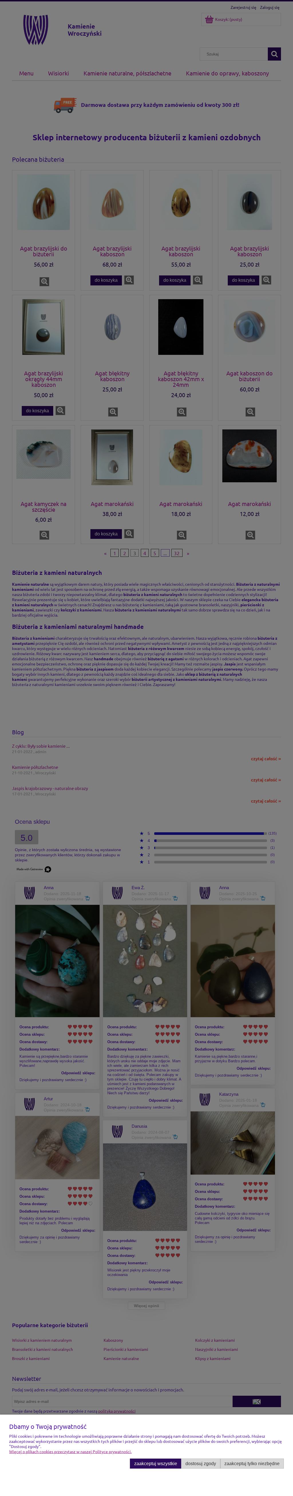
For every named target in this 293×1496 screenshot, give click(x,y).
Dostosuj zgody (200, 1463)
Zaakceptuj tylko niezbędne (252, 1463)
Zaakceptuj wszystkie (155, 1463)
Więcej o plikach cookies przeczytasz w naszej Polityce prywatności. (70, 1451)
